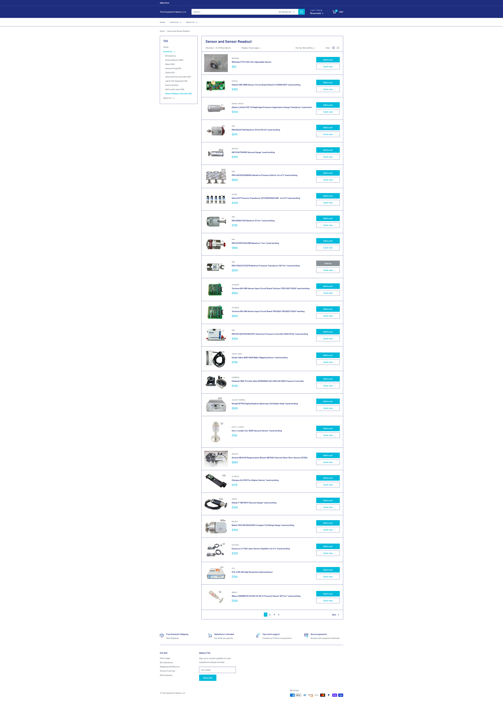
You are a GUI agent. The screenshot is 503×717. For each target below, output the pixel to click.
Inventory (174, 22)
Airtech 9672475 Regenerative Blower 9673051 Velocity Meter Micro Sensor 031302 (269, 457)
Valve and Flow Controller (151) (178, 77)
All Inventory (170, 56)
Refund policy (166, 675)
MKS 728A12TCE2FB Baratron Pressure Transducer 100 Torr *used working (266, 265)
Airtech (235, 454)
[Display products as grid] (338, 48)
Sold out (328, 263)
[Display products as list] (333, 48)
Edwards (235, 377)
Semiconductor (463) (174, 60)
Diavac (234, 499)
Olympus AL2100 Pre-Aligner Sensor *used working (255, 480)
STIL (233, 568)
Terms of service (167, 670)
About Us (190, 22)
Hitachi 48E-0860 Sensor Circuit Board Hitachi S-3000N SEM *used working (266, 84)
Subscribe (207, 677)
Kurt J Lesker (238, 427)
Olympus (235, 476)
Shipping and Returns (170, 666)
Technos (235, 285)
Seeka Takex (237, 354)
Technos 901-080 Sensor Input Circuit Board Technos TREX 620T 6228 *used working (271, 288)
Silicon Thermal (238, 400)
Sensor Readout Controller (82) (178, 93)
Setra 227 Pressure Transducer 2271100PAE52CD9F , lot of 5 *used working (266, 198)
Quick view (328, 66)
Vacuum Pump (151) (173, 68)
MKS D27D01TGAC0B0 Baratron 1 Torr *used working (255, 243)
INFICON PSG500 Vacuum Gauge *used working (253, 152)
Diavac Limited (238, 103)
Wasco (234, 592)
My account (315, 13)
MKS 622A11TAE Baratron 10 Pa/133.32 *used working (256, 129)
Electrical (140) (171, 85)
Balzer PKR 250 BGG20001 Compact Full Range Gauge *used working (263, 525)
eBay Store (164, 3)
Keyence (235, 545)
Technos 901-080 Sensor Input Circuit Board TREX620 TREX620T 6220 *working (268, 311)
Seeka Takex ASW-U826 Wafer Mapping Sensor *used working (260, 357)
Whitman (235, 58)
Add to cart (328, 60)
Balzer (235, 521)
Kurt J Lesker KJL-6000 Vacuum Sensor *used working (257, 430)
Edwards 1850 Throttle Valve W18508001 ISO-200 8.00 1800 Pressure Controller (268, 381)
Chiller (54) (169, 72)
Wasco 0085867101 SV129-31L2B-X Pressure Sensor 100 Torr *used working (266, 596)
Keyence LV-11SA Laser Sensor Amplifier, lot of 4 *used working (261, 548)
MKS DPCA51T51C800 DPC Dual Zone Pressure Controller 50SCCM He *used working (270, 334)
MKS (233, 126)
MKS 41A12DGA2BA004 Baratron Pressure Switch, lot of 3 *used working (264, 175)
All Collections (166, 662)
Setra (234, 194)
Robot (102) (169, 64)
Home (162, 22)
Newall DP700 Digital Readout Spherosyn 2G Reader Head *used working (265, 403)
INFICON (235, 149)
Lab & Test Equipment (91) (176, 81)
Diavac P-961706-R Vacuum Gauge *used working (254, 502)
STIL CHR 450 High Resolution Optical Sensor (252, 572)
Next (334, 614)
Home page (165, 658)
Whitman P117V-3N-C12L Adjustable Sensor (251, 62)
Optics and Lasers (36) (174, 89)
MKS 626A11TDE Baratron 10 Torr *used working (253, 220)
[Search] (301, 12)
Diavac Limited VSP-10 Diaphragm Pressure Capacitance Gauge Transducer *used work (272, 107)
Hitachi (234, 81)
